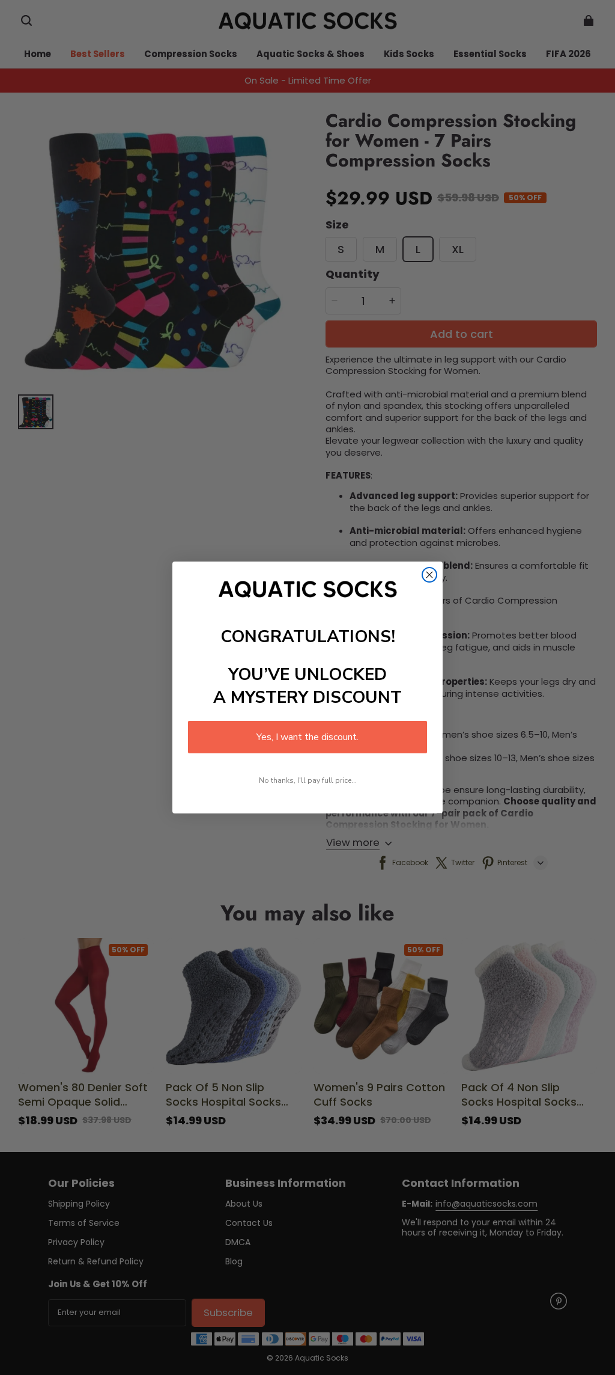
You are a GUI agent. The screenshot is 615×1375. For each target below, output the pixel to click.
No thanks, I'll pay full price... (308, 780)
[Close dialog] (429, 575)
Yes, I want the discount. (307, 737)
